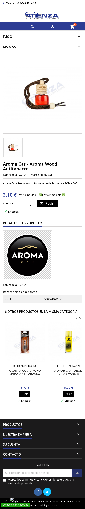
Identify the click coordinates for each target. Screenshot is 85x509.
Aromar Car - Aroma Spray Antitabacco (25, 372)
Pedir (46, 203)
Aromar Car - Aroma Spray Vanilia (69, 372)
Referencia (10, 174)
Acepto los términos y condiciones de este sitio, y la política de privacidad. (41, 481)
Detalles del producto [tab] (22, 223)
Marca (35, 174)
